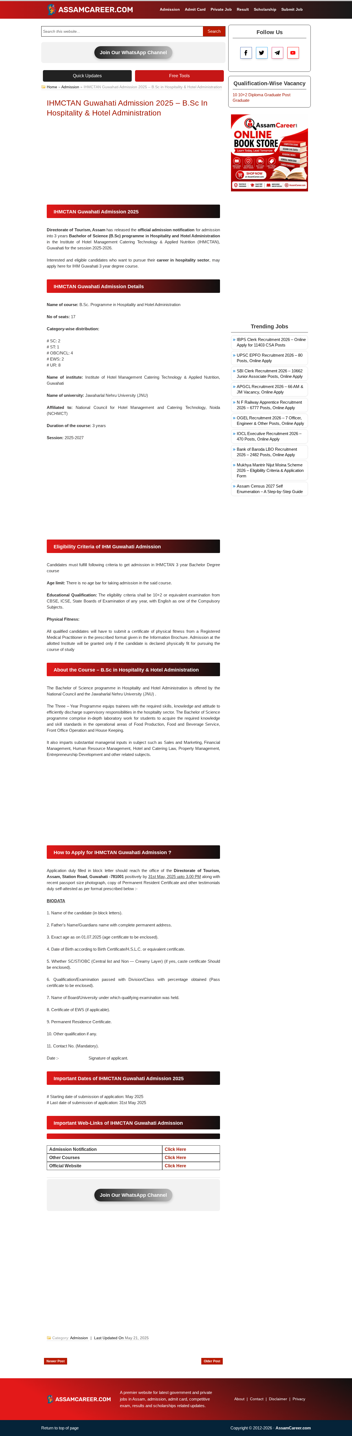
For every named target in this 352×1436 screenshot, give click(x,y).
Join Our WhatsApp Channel (133, 52)
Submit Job (292, 9)
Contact (256, 1399)
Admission (170, 9)
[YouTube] (293, 53)
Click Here (175, 1149)
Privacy (299, 1399)
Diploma (255, 94)
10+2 (242, 94)
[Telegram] (277, 53)
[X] (262, 53)
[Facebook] (246, 53)
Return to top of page (60, 1428)
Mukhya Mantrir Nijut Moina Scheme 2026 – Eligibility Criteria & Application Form (270, 470)
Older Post (212, 1361)
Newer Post (55, 1361)
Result (243, 9)
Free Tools (179, 75)
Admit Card (195, 9)
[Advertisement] (133, 161)
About (239, 1399)
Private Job (221, 9)
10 (235, 94)
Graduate (272, 94)
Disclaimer (278, 1399)
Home (52, 87)
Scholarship (265, 9)
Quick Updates (87, 75)
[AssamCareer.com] (79, 1399)
